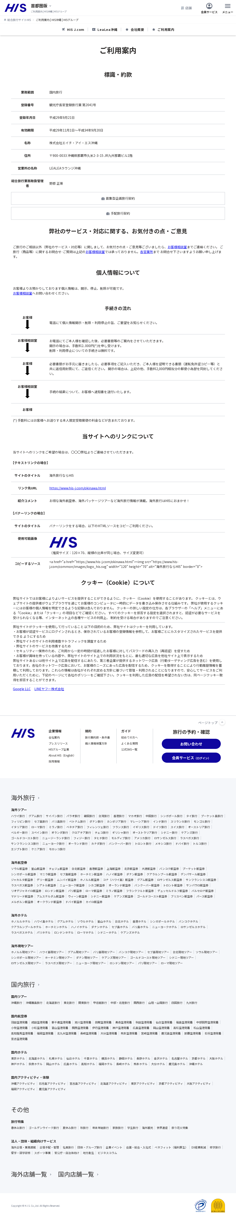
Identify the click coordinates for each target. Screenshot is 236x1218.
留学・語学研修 (20, 1153)
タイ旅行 (191, 816)
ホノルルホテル (20, 921)
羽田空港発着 (19, 1022)
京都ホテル (199, 1058)
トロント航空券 (173, 885)
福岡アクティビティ (23, 1089)
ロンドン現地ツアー (122, 963)
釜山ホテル (104, 921)
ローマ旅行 (38, 827)
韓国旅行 (89, 816)
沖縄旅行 (16, 1003)
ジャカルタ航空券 (22, 880)
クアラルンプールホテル (26, 927)
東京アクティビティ (143, 1083)
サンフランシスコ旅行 (25, 843)
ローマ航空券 (94, 891)
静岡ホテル (126, 1058)
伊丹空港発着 (100, 1028)
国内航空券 (19, 1016)
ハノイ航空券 (114, 874)
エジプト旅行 (19, 849)
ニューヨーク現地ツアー (91, 963)
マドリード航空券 (22, 896)
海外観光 (147, 1128)
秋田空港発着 (144, 1022)
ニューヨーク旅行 (53, 843)
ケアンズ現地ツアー (114, 957)
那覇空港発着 (192, 1033)
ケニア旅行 (38, 849)
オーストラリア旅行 (145, 832)
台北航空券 (79, 868)
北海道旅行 (53, 1003)
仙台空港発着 (164, 1022)
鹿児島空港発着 (171, 1033)
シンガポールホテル (162, 921)
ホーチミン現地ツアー (58, 957)
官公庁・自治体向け (66, 1153)
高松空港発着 (181, 1028)
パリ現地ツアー (147, 963)
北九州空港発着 (67, 1033)
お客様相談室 (177, 247)
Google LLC (22, 688)
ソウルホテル (85, 921)
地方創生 (88, 1153)
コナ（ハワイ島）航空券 (118, 880)
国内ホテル (19, 1052)
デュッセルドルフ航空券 (172, 891)
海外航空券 (19, 862)
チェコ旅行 (102, 832)
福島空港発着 (184, 1022)
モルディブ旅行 (120, 838)
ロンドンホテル (64, 932)
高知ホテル (88, 1064)
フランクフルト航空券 (140, 891)
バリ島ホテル (140, 927)
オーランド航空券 (120, 885)
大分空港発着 (108, 1033)
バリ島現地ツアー (104, 952)
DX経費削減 (199, 1147)
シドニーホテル (107, 932)
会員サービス (209, 11)
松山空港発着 (202, 1028)
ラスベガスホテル (22, 932)
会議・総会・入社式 (138, 1147)
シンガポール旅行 (171, 816)
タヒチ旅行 (101, 838)
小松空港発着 (39, 1028)
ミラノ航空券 (114, 891)
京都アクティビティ (171, 1083)
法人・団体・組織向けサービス (33, 1141)
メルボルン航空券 (22, 902)
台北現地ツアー (182, 952)
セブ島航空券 (68, 874)
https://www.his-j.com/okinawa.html (77, 488)
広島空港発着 (141, 1028)
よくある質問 (129, 743)
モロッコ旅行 (57, 849)
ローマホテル (85, 932)
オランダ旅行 (59, 832)
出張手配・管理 (49, 1147)
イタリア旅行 (19, 827)
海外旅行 (23, 797)
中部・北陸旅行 (120, 1003)
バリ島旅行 (58, 821)
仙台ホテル (73, 1058)
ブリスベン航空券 (182, 896)
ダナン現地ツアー (87, 957)
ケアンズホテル (130, 932)
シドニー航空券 (100, 896)
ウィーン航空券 (77, 896)
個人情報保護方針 (96, 743)
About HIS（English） (62, 755)
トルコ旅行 (200, 843)
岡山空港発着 (161, 1028)
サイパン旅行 (54, 816)
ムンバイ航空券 (66, 880)
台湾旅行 (104, 816)
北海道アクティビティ (113, 1083)
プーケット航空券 (194, 868)
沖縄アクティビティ (23, 1083)
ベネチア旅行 (74, 827)
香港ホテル (139, 921)
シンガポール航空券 (23, 874)
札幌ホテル (56, 1058)
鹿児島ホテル (177, 1064)
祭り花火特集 (179, 1128)
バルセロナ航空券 (203, 891)
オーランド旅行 (78, 843)
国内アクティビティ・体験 (30, 1077)
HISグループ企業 (59, 749)
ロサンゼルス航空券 (169, 880)
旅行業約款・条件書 (97, 737)
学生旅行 (132, 1128)
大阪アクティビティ (199, 1083)
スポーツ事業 (42, 1153)
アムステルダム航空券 (50, 896)
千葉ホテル (91, 1058)
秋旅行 (84, 1128)
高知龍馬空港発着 (22, 1033)
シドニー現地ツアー (181, 957)
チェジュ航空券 (58, 868)
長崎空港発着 (88, 1033)
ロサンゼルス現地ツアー (26, 963)
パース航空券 (204, 896)
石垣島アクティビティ (52, 1083)
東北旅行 (69, 1003)
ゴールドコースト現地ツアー (147, 957)
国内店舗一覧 (76, 1174)
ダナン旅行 (96, 821)
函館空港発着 (103, 1022)
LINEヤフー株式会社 (49, 688)
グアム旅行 (35, 816)
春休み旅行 (18, 1128)
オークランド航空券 (49, 902)
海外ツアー (19, 809)
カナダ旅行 (98, 843)
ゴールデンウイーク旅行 (44, 1128)
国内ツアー (19, 996)
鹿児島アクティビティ (52, 1089)
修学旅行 (215, 1147)
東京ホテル (18, 1058)
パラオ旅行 (73, 816)
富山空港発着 (60, 1028)
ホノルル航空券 (89, 880)
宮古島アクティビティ (83, 1083)
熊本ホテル (141, 1064)
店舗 (188, 8)
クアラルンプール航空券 (162, 874)
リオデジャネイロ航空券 (26, 891)
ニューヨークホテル (164, 927)
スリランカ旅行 (180, 821)
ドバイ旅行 (182, 843)
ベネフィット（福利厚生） (171, 1147)
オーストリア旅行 (199, 827)
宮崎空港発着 (149, 1033)
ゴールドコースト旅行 (24, 838)
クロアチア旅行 (81, 832)
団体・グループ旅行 (89, 1147)
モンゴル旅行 (202, 821)
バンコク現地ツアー (131, 952)
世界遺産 (162, 1128)
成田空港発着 (39, 1022)
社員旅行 (68, 1147)
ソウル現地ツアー (207, 952)
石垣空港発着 (213, 1033)
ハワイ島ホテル (43, 921)
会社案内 (54, 737)
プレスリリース (58, 743)
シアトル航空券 (46, 885)
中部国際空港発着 (207, 1022)
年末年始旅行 (100, 1128)
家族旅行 (118, 1128)
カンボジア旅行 (116, 821)
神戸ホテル (18, 1064)
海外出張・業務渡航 (23, 1147)
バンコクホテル (188, 921)
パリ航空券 (75, 891)
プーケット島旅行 (212, 816)
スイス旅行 (177, 827)
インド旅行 (160, 821)
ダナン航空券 (134, 874)
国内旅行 (23, 984)
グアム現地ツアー (78, 952)
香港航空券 (96, 868)
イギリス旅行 (141, 827)
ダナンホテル (99, 927)
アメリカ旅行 (142, 838)
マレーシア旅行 (139, 821)
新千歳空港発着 (61, 1022)
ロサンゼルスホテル (193, 927)
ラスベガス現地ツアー (58, 963)
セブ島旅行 (41, 821)
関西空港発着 (80, 1028)
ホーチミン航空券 (91, 874)
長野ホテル (143, 1058)
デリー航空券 (45, 880)
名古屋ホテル (179, 1058)
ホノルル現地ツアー (23, 952)
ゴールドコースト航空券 (152, 896)
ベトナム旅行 (77, 821)
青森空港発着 (123, 1022)
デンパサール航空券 (193, 874)
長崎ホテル (123, 1064)
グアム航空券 (145, 880)
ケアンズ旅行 (189, 832)
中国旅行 (151, 816)
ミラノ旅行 (56, 827)
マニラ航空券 (48, 874)
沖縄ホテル (196, 1064)
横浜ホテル (108, 1058)
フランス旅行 (120, 827)
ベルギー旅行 (19, 832)
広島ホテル (70, 1064)
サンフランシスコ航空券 (201, 880)
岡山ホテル (53, 1064)
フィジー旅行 (82, 838)
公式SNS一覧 (129, 749)
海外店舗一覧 (29, 1174)
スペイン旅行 (39, 832)
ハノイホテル (79, 927)
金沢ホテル (161, 1058)
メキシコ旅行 (163, 843)
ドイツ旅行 (160, 827)
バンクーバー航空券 (146, 885)
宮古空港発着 (19, 1039)
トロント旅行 (143, 843)
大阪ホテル (216, 1058)
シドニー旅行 (169, 832)
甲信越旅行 (100, 1003)
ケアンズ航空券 (123, 896)
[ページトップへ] (222, 722)
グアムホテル (65, 921)
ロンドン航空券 (54, 891)
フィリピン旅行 (20, 821)
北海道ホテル (37, 1058)
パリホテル (43, 932)
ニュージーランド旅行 (56, 838)
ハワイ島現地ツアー (51, 952)
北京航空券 (131, 868)
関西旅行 (139, 1003)
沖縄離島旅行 (34, 1003)
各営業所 (146, 251)
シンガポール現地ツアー (26, 957)
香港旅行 (118, 816)
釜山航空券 (38, 868)
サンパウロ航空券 (197, 885)
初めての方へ (129, 737)
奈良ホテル (35, 1064)
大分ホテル (158, 1064)
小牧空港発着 (19, 1028)
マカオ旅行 (135, 816)
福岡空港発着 (45, 1033)
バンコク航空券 (169, 868)
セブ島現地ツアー (158, 952)
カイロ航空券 (94, 902)
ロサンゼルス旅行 (165, 838)
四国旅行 (177, 1003)
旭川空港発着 (83, 1022)
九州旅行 (191, 1003)
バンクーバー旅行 (120, 843)
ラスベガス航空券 (22, 885)
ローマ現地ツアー (172, 963)
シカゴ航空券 (96, 885)
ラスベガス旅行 (189, 838)
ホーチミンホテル (56, 927)
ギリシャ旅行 (120, 832)
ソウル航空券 (19, 868)
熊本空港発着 (129, 1033)
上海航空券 (114, 868)
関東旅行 (83, 1003)
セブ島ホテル (120, 927)
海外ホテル (19, 915)
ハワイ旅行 (18, 816)
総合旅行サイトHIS (17, 20)
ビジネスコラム (107, 1153)
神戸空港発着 (120, 1028)
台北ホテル (122, 921)
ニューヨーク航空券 (72, 885)
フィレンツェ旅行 (98, 827)
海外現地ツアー (22, 945)
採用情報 (54, 761)
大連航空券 (149, 868)
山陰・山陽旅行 (158, 1003)
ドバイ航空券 (73, 902)
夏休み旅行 (70, 1128)
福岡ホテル (105, 1064)
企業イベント (114, 1147)
